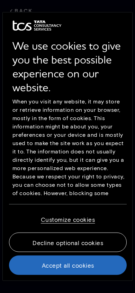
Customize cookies (68, 219)
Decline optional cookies (68, 242)
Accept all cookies (68, 265)
